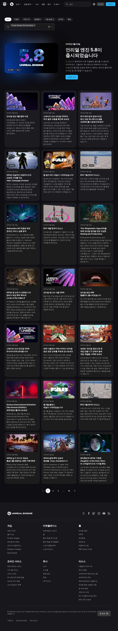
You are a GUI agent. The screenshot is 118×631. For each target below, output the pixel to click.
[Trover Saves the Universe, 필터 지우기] (34, 25)
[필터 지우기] (49, 27)
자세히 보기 (71, 77)
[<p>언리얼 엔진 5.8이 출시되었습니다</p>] (59, 61)
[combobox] (28, 28)
